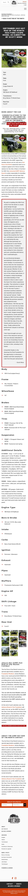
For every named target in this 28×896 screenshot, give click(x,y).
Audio (3, 844)
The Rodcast (5, 842)
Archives (4, 835)
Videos (3, 839)
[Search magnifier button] (8, 2)
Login (25, 4)
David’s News (5, 859)
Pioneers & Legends (6, 848)
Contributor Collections (7, 846)
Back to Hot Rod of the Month (13, 18)
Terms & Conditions (19, 892)
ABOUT (3, 826)
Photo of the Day (6, 855)
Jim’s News (4, 861)
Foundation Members (8, 674)
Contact (10, 884)
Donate (18, 884)
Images (3, 837)
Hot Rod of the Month (7, 14)
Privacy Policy (14, 893)
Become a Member (22, 3)
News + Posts (5, 852)
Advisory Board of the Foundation (12, 707)
